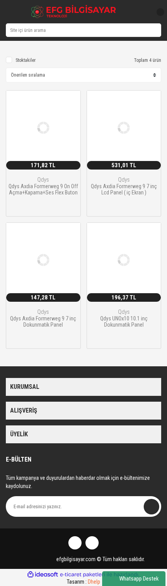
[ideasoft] (42, 574)
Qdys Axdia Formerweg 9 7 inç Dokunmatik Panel (43, 321)
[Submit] (151, 506)
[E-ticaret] (82, 574)
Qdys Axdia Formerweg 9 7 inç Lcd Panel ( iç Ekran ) (124, 189)
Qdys (43, 179)
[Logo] (73, 11)
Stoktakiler (26, 60)
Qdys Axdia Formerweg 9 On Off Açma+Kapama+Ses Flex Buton (43, 189)
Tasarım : (83, 582)
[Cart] (157, 12)
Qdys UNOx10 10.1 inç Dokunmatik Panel (124, 321)
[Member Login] (143, 12)
